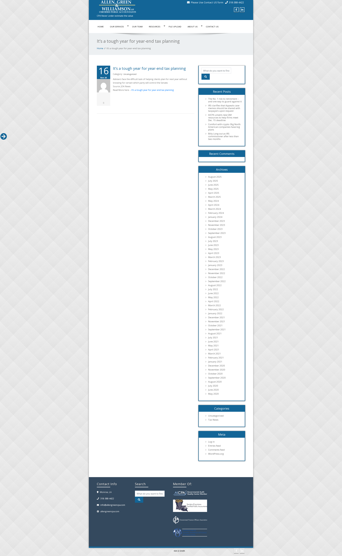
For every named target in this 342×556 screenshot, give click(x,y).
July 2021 (213, 337)
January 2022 (215, 313)
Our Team (137, 26)
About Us (193, 26)
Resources (154, 26)
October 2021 (215, 325)
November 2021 (216, 321)
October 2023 (215, 229)
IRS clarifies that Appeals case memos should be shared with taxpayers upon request (224, 108)
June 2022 (213, 293)
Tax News (213, 419)
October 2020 (215, 373)
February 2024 (216, 213)
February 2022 (216, 309)
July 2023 (213, 241)
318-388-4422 (236, 2)
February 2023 (216, 261)
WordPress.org (216, 453)
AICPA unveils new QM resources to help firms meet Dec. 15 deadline (223, 118)
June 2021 (213, 341)
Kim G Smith (179, 550)
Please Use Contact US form (207, 2)
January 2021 (215, 361)
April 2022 (213, 301)
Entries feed (214, 445)
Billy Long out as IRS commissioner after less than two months (223, 136)
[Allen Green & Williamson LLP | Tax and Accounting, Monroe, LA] (117, 5)
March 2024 (214, 209)
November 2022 (216, 273)
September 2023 (217, 233)
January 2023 (215, 265)
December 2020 (216, 365)
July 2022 (213, 289)
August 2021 (215, 333)
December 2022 (216, 269)
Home (101, 26)
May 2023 (213, 249)
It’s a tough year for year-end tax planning (149, 68)
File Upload (175, 26)
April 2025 (213, 193)
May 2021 (213, 345)
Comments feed (216, 449)
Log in (211, 441)
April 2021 (213, 349)
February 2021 (216, 357)
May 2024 (213, 201)
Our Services (117, 26)
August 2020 (215, 381)
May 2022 (213, 297)
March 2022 (214, 305)
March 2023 (214, 257)
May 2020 (213, 393)
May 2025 (213, 189)
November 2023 (216, 225)
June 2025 (213, 185)
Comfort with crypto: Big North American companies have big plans (224, 127)
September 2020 (217, 377)
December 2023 (216, 221)
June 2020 (213, 389)
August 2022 (215, 285)
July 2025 (213, 180)
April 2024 (213, 205)
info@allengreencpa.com (112, 504)
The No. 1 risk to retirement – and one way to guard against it (225, 100)
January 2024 (215, 217)
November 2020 (216, 369)
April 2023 (213, 253)
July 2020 (213, 385)
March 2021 (214, 353)
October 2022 (215, 277)
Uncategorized (129, 74)
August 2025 (215, 176)
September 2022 (217, 281)
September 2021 (217, 329)
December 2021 (216, 317)
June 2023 (213, 245)
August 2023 (215, 237)
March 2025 (214, 197)
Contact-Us (212, 26)
